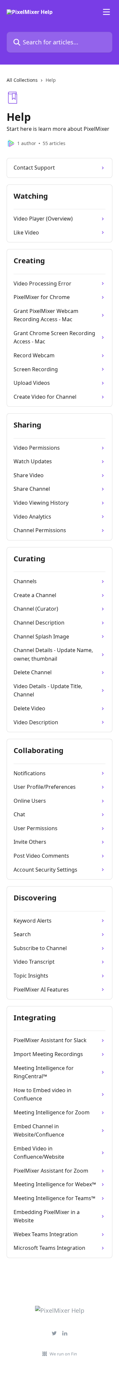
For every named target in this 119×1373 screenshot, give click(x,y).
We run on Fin (63, 1354)
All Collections (22, 80)
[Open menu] (106, 12)
